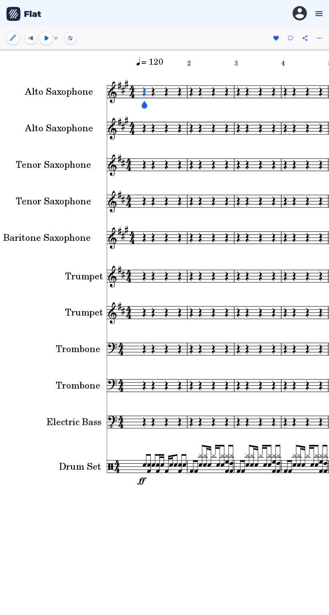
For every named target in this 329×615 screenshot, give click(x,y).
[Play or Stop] (46, 38)
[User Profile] (299, 14)
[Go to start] (31, 38)
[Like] (276, 38)
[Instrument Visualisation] (70, 38)
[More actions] (319, 38)
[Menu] (318, 13)
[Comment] (290, 38)
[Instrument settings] (12, 38)
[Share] (305, 38)
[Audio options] (56, 38)
